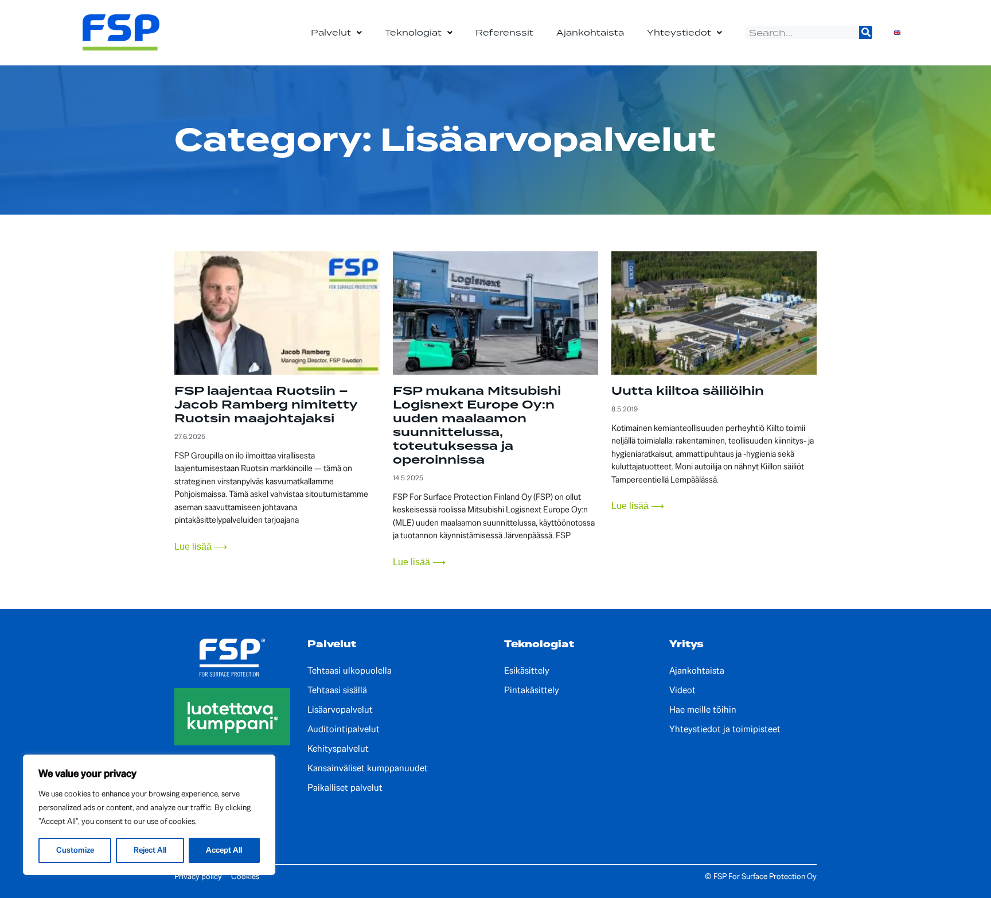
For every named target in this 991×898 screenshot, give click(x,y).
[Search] (865, 32)
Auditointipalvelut (343, 729)
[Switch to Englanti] (897, 32)
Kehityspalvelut (338, 749)
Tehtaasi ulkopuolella (349, 671)
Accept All (224, 850)
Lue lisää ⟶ (200, 546)
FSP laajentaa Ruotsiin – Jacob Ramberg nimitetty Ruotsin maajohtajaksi (265, 404)
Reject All (150, 850)
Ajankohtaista (590, 32)
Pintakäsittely (531, 690)
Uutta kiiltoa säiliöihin (687, 390)
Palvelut (331, 32)
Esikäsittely (526, 671)
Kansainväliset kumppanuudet (367, 768)
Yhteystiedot (679, 32)
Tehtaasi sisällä (337, 690)
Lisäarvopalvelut (340, 710)
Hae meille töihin (702, 710)
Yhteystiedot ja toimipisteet (725, 729)
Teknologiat (413, 32)
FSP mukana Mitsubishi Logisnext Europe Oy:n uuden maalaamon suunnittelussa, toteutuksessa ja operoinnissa (477, 425)
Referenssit (504, 32)
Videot (682, 690)
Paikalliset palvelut (345, 788)
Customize (75, 850)
